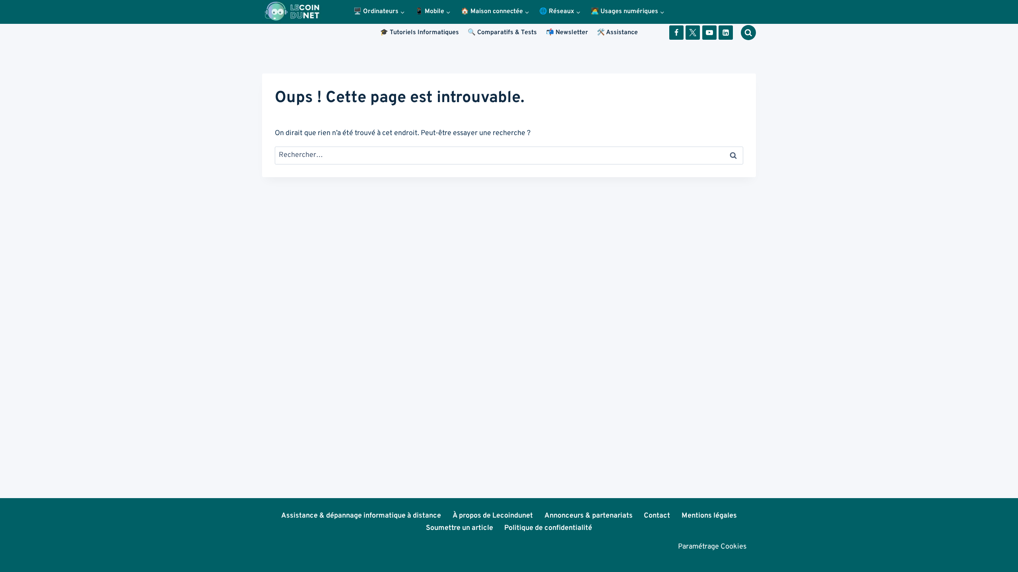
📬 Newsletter (567, 33)
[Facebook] (676, 32)
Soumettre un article (459, 528)
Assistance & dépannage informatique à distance (361, 515)
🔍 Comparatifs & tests (502, 33)
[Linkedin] (726, 32)
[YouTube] (709, 32)
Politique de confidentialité (548, 528)
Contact (657, 515)
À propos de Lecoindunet (493, 515)
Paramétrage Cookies (712, 546)
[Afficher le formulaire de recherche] (748, 32)
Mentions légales (709, 515)
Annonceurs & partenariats (588, 515)
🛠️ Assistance (617, 33)
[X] (693, 32)
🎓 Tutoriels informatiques (419, 33)
